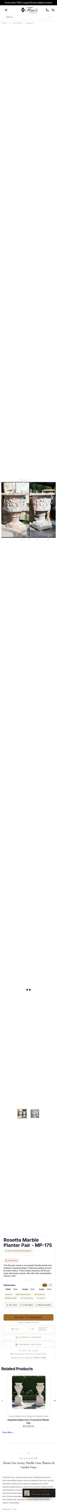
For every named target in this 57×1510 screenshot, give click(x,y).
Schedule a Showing (30, 1337)
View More (8, 1432)
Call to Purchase (30, 1317)
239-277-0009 (40, 1358)
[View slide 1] (27, 990)
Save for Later (30, 1351)
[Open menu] (6, 10)
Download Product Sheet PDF (30, 1354)
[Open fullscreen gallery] (28, 510)
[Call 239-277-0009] (47, 10)
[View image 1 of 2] (22, 1113)
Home (3, 23)
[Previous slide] (5, 510)
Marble (30, 23)
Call (17, 1329)
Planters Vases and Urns (18, 23)
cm (50, 1285)
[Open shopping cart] (53, 10)
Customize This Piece (30, 1345)
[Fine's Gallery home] (29, 10)
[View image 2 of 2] (35, 1113)
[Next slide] (51, 510)
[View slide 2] (30, 990)
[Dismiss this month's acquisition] (53, 1490)
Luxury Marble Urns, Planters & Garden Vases (28, 1416)
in (45, 1285)
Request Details (42, 1329)
